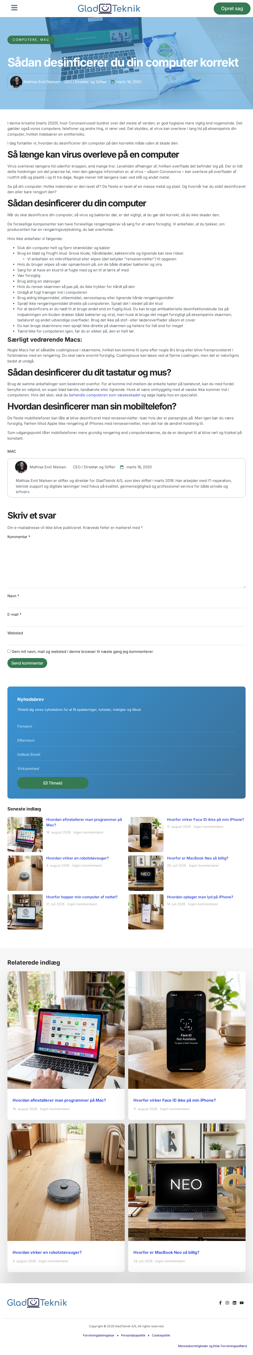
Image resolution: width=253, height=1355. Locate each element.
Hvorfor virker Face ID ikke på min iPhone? (205, 819)
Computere (25, 40)
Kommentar (18, 536)
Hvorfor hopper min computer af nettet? (82, 897)
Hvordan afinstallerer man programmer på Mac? (59, 1100)
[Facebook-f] (220, 1302)
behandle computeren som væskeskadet (104, 395)
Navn (13, 596)
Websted (15, 633)
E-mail (14, 614)
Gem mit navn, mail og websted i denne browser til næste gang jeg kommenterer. (83, 651)
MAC (11, 451)
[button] (14, 7)
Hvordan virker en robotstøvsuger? (77, 858)
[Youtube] (241, 1302)
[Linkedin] (234, 1302)
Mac (44, 40)
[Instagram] (227, 1302)
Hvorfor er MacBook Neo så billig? (197, 858)
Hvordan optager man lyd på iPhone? (200, 897)
